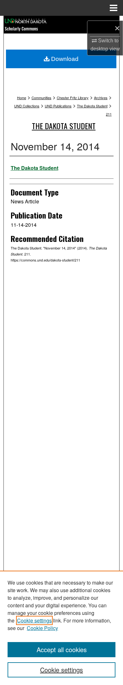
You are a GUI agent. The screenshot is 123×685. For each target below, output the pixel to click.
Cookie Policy (42, 628)
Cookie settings (34, 620)
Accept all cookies (62, 649)
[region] (61, 628)
